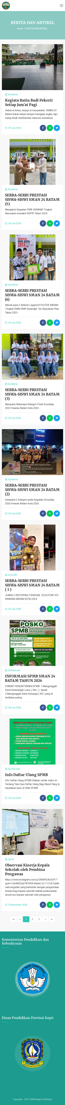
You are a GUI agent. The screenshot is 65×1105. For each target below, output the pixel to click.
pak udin (15, 769)
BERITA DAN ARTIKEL (36, 28)
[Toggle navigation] (61, 5)
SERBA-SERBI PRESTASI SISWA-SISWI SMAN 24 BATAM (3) (32, 394)
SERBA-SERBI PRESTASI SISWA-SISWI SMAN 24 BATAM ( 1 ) (32, 585)
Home (20, 28)
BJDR (14, 575)
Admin (14, 94)
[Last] (51, 919)
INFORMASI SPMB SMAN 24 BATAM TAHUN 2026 (30, 678)
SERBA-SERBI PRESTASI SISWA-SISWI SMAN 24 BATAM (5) (32, 199)
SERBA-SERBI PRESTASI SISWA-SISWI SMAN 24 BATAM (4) (32, 295)
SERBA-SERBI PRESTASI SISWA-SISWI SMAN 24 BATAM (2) (32, 489)
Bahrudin (15, 670)
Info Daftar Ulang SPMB (26, 775)
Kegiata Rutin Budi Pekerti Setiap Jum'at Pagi (29, 102)
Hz (12, 859)
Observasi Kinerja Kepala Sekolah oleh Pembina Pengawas (27, 869)
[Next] (45, 919)
